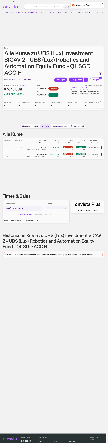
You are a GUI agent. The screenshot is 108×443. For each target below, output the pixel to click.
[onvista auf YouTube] (26, 441)
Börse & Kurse (7, 13)
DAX (40, 441)
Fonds (14, 13)
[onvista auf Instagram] (31, 441)
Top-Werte (72, 441)
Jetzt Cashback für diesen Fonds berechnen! (84, 88)
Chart (35, 126)
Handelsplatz (10, 204)
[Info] (100, 102)
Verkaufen (53, 89)
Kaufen (53, 95)
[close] (103, 3)
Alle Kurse (45, 126)
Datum (49, 204)
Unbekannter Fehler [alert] (83, 5)
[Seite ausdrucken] (100, 73)
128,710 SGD (67, 154)
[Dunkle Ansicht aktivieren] (13, 1)
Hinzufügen (60, 80)
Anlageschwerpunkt (60, 126)
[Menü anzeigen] (27, 7)
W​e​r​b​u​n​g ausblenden (71, 29)
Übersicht (26, 126)
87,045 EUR (68, 147)
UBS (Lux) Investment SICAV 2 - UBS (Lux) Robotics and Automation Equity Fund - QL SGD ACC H (44, 13)
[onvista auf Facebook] (22, 441)
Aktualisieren (25, 214)
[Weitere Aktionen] (101, 147)
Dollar (56, 441)
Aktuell (34, 7)
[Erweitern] (86, 80)
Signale (97, 80)
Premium (57, 7)
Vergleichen (77, 80)
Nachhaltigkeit (78, 126)
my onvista (45, 7)
